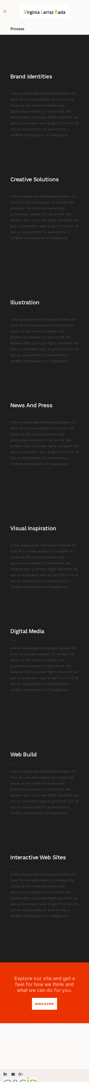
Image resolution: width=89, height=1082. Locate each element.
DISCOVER (44, 1004)
